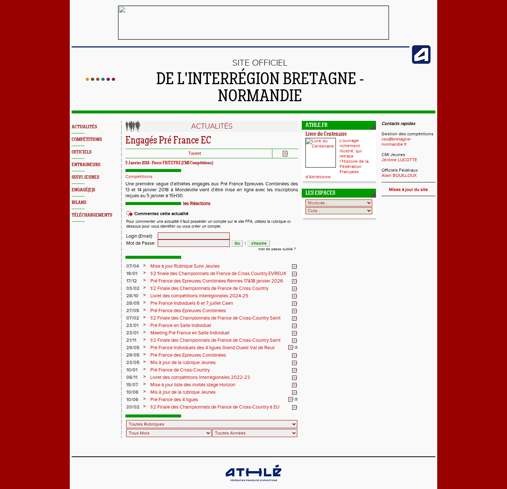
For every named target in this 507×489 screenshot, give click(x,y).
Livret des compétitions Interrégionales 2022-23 (200, 377)
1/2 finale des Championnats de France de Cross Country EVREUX (218, 274)
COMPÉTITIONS (87, 139)
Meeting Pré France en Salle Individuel (189, 333)
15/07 (132, 385)
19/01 (131, 274)
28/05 (133, 303)
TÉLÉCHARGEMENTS (92, 215)
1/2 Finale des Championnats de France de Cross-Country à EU (214, 407)
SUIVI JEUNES (85, 177)
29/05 (133, 348)
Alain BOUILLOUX (399, 175)
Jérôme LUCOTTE (399, 159)
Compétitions (139, 176)
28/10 (132, 296)
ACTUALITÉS (84, 127)
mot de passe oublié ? (277, 249)
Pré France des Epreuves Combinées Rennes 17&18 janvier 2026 (216, 281)
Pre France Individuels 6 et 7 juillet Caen (191, 303)
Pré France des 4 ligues (174, 400)
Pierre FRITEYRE (166, 163)
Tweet (194, 153)
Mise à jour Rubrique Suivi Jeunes (185, 266)
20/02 (133, 407)
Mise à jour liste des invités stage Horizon (192, 385)
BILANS (79, 202)
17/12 (131, 281)
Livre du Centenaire (326, 134)
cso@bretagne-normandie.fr (397, 141)
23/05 (133, 363)
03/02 (133, 288)
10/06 (132, 392)
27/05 (132, 311)
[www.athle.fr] (421, 62)
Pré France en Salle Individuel (180, 325)
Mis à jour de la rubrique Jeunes (183, 363)
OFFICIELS (81, 152)
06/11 (131, 377)
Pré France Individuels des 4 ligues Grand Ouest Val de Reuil (212, 348)
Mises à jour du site (408, 189)
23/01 (132, 325)
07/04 (132, 266)
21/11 (131, 340)
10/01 (131, 370)
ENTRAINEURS (86, 164)
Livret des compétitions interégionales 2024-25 (199, 296)
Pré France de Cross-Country (180, 370)
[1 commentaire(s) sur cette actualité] (291, 347)
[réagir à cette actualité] (294, 267)
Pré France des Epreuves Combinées (188, 311)
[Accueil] (100, 79)
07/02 (132, 318)
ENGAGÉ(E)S (83, 190)
